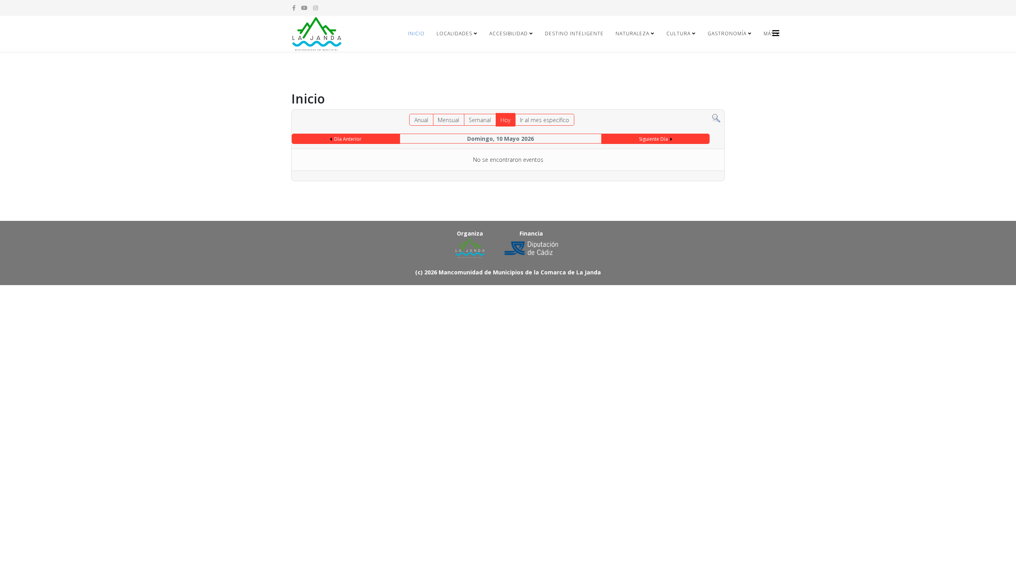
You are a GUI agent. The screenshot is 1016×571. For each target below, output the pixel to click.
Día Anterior (348, 139)
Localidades (454, 33)
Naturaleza (632, 33)
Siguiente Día (653, 139)
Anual (421, 120)
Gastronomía (727, 33)
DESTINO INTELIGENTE (574, 33)
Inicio (416, 33)
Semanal (480, 120)
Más (769, 33)
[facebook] (294, 7)
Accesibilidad (508, 33)
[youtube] (304, 7)
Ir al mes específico (544, 120)
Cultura (678, 33)
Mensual (448, 120)
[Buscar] (716, 118)
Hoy (505, 120)
